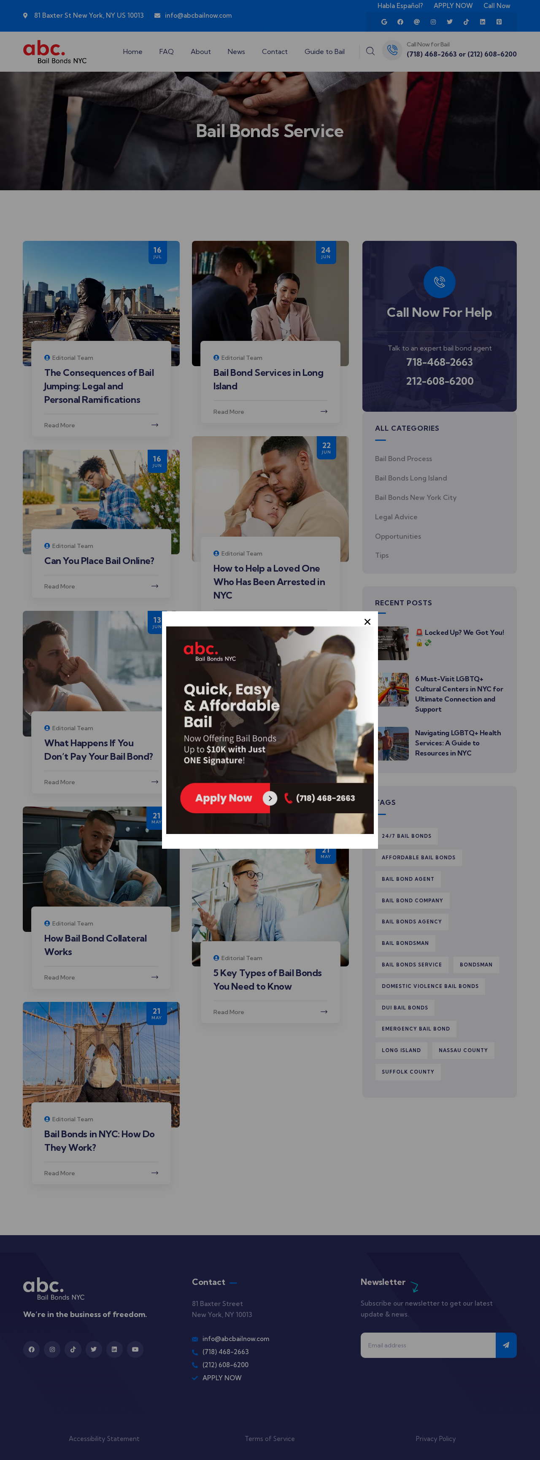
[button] (367, 622)
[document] (270, 730)
